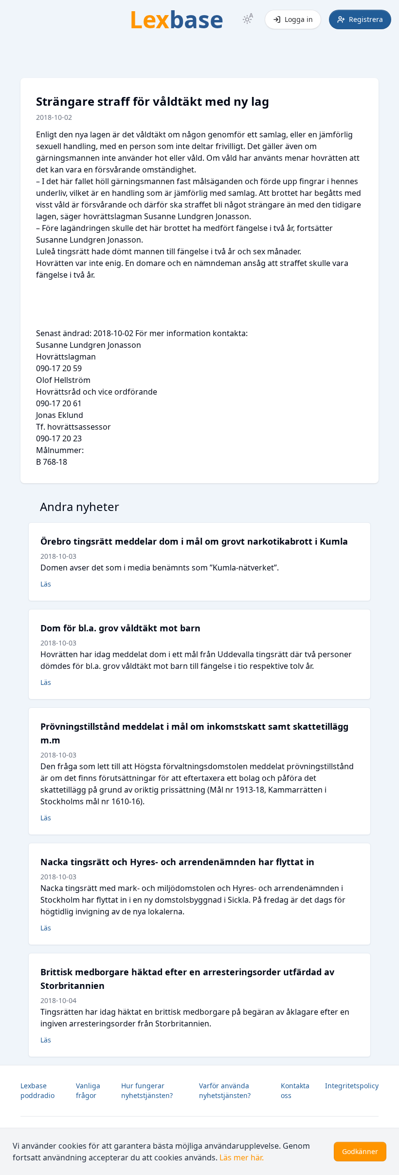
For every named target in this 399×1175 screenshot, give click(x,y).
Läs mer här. (241, 1157)
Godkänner (360, 1151)
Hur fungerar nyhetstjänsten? (147, 1090)
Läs (45, 583)
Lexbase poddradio (37, 1090)
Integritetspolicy (352, 1085)
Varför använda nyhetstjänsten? (225, 1090)
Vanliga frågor (88, 1090)
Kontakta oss (295, 1090)
